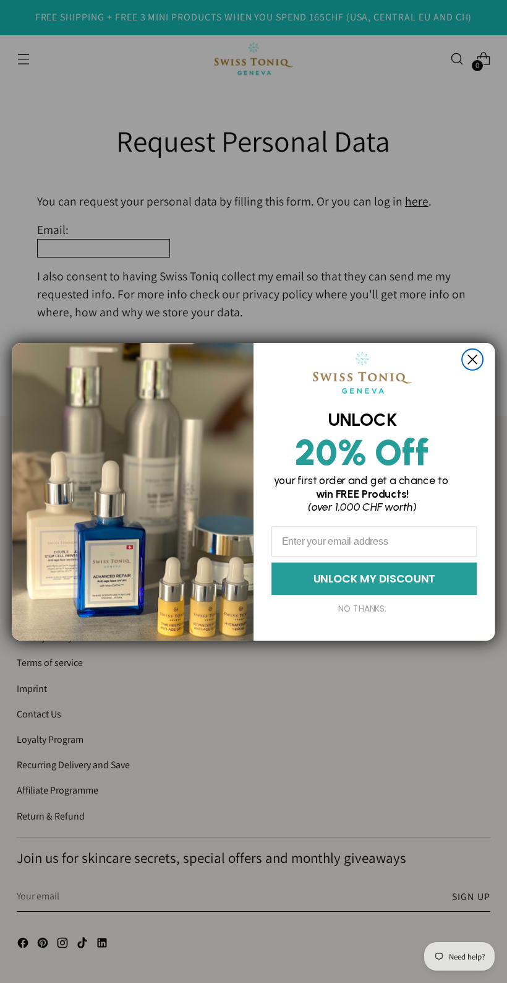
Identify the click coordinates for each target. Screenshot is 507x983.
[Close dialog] (472, 359)
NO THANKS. (362, 608)
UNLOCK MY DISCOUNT (374, 578)
